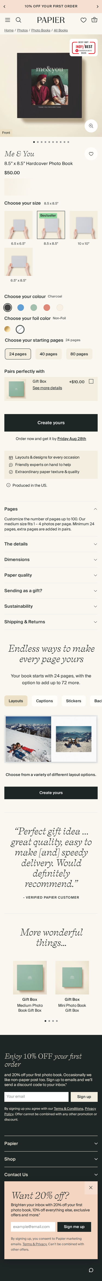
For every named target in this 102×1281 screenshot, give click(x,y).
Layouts (16, 701)
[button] (91, 1187)
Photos (22, 30)
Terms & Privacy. (35, 1244)
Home (9, 30)
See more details (47, 388)
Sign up (84, 1097)
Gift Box (29, 999)
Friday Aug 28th (71, 439)
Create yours (51, 423)
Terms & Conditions (68, 1109)
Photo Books (40, 30)
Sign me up (74, 1227)
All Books (61, 30)
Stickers (73, 701)
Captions (44, 701)
